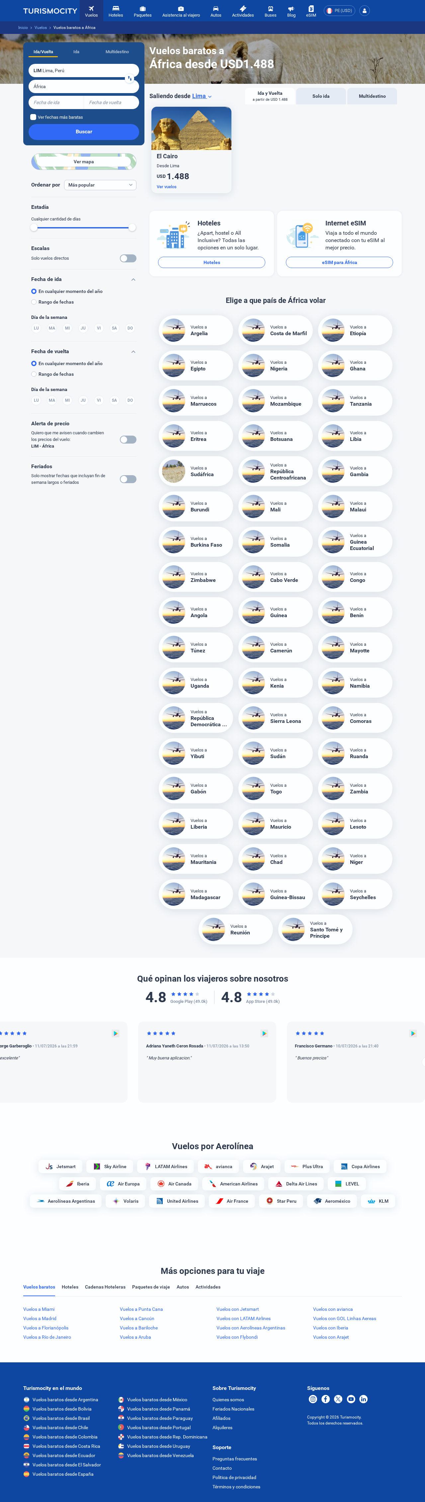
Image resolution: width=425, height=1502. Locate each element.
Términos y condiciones (236, 1486)
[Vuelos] (50, 10)
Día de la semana (49, 317)
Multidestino (117, 51)
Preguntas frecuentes (234, 1458)
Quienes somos (228, 1399)
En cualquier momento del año (71, 291)
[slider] (34, 227)
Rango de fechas (56, 302)
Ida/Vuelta (43, 51)
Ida (76, 51)
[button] (364, 10)
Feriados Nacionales (233, 1409)
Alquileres (222, 1427)
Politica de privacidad (234, 1477)
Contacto (222, 1468)
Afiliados (221, 1418)
